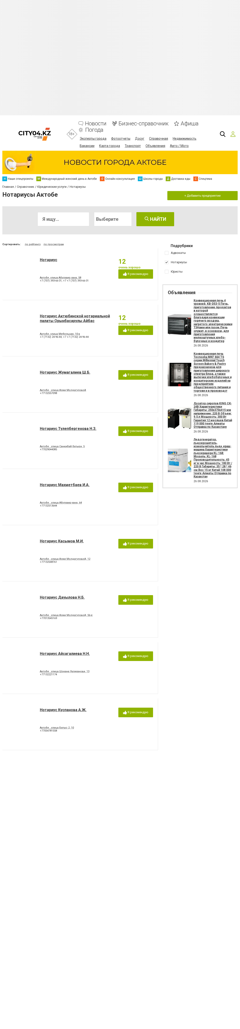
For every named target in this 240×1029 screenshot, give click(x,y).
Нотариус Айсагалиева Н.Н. (65, 653)
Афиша (190, 123)
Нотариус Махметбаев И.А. (65, 485)
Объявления (155, 146)
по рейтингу (33, 244)
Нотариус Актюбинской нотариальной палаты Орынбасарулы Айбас (75, 318)
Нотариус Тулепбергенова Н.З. (68, 428)
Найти (157, 219)
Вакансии (87, 146)
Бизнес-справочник (144, 123)
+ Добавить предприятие (202, 195)
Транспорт (133, 146)
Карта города (109, 146)
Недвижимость (184, 138)
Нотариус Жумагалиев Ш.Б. (65, 372)
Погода (94, 130)
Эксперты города (93, 138)
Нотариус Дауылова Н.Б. (62, 597)
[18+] (34, 134)
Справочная (158, 138)
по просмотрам (54, 244)
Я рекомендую (137, 274)
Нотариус (48, 260)
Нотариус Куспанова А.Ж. (63, 710)
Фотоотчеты (120, 138)
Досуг (139, 138)
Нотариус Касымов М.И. (62, 541)
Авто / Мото (179, 146)
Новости (95, 123)
